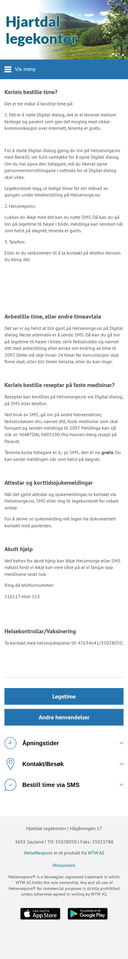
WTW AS (96, 853)
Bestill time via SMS (50, 785)
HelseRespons (38, 853)
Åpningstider (40, 743)
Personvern (64, 865)
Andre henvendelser (64, 717)
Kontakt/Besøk (43, 764)
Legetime (64, 696)
